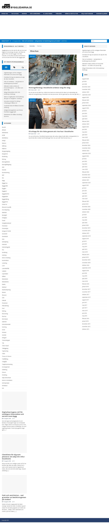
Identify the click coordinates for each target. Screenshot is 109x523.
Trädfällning (5, 359)
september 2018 (86, 268)
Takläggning (5, 348)
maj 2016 (84, 316)
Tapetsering (5, 351)
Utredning (4, 375)
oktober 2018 (85, 265)
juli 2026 (84, 81)
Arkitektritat (5, 132)
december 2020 (86, 206)
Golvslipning (5, 242)
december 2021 (86, 174)
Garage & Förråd (6, 231)
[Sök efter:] (99, 41)
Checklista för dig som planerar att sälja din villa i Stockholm (13, 457)
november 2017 (86, 292)
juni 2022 (84, 161)
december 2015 (86, 324)
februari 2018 (85, 284)
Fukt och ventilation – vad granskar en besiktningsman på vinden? (14, 497)
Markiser (4, 287)
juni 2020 (84, 217)
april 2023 (84, 134)
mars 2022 (85, 169)
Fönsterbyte (5, 228)
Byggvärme (5, 202)
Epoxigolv (4, 215)
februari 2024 (85, 121)
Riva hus (4, 316)
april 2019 (84, 249)
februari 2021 (85, 201)
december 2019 (86, 228)
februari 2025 (85, 100)
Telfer (3, 353)
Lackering (4, 263)
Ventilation (4, 385)
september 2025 (86, 94)
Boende (4, 170)
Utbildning (4, 369)
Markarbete (5, 279)
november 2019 (86, 230)
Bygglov (4, 188)
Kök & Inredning (35, 13)
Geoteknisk (5, 236)
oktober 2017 (85, 294)
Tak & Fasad (15, 13)
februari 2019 (85, 254)
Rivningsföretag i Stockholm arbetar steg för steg (49, 88)
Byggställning (5, 199)
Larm (3, 265)
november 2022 (86, 148)
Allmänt (4, 130)
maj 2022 (84, 164)
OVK (3, 297)
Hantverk (4, 244)
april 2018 (84, 278)
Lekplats (4, 271)
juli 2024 (84, 110)
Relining (4, 311)
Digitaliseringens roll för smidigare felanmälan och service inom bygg (13, 414)
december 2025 (86, 87)
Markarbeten (5, 281)
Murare (4, 292)
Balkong (4, 146)
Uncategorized (5, 367)
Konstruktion (5, 260)
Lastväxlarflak (5, 268)
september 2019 (86, 236)
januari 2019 (85, 257)
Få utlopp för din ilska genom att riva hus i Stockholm (51, 131)
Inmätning (4, 252)
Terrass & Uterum (6, 356)
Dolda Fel (4, 204)
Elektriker (4, 212)
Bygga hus (5, 13)
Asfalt (3, 135)
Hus (3, 249)
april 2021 (84, 196)
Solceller (4, 335)
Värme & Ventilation (71, 13)
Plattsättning (5, 305)
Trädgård (59, 13)
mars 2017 (85, 310)
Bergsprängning (6, 151)
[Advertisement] (54, 27)
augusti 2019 (85, 238)
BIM (3, 167)
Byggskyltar (5, 196)
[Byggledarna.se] (54, 6)
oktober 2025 (85, 92)
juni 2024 (84, 113)
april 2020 (84, 222)
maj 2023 (84, 132)
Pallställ (4, 300)
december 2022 (86, 145)
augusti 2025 (85, 97)
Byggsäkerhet (5, 194)
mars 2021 (85, 198)
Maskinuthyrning (6, 289)
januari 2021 (85, 204)
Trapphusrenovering (7, 364)
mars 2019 (85, 252)
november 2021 (86, 177)
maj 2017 (84, 305)
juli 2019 (84, 241)
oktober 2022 (85, 150)
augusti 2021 (85, 185)
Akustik (4, 127)
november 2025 (86, 89)
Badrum (24, 13)
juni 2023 (84, 129)
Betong (4, 159)
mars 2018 (85, 281)
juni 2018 (84, 273)
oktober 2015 (85, 329)
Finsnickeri (4, 226)
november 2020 (86, 209)
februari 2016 (85, 318)
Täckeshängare (6, 340)
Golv (3, 239)
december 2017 (86, 289)
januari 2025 (85, 102)
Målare (4, 276)
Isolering (4, 255)
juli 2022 (84, 158)
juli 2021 (84, 188)
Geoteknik (4, 234)
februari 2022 (85, 172)
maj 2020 (84, 220)
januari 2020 (85, 225)
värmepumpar (5, 383)
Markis (3, 284)
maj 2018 (84, 276)
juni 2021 (84, 190)
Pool (3, 308)
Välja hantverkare (87, 13)
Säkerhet (4, 321)
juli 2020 (84, 214)
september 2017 (86, 297)
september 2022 (86, 153)
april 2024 (84, 119)
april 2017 (84, 308)
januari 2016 (85, 321)
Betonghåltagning (6, 164)
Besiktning (4, 156)
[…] (79, 94)
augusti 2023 (85, 126)
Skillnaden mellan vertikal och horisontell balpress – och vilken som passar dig (13, 87)
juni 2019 (84, 244)
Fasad (3, 220)
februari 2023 (85, 140)
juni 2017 (84, 302)
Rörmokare (5, 319)
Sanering (4, 327)
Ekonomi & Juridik (101, 13)
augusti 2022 (85, 156)
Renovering (5, 313)
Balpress (4, 148)
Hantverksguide (6, 247)
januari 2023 (85, 142)
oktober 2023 (85, 124)
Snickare (4, 332)
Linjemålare (5, 274)
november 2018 (86, 262)
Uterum (4, 372)
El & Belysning (47, 13)
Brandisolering (5, 172)
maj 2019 (84, 246)
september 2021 (86, 182)
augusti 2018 (85, 270)
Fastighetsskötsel (6, 223)
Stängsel (4, 337)
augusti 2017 (85, 300)
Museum (4, 295)
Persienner (5, 303)
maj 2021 (84, 193)
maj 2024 (84, 116)
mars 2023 (85, 137)
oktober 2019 (85, 233)
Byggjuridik (5, 186)
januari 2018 (85, 286)
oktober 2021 (85, 180)
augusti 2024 (85, 108)
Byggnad (4, 191)
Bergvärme (5, 154)
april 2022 (84, 166)
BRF (3, 175)
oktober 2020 (85, 212)
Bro (3, 178)
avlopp (3, 140)
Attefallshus (5, 138)
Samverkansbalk (6, 324)
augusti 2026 (85, 79)
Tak (3, 343)
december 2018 (86, 260)
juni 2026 (84, 84)
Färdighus (4, 218)
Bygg (3, 180)
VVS (3, 388)
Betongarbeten (6, 162)
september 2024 (86, 105)
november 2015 (86, 326)
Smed (3, 329)
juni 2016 (84, 313)
